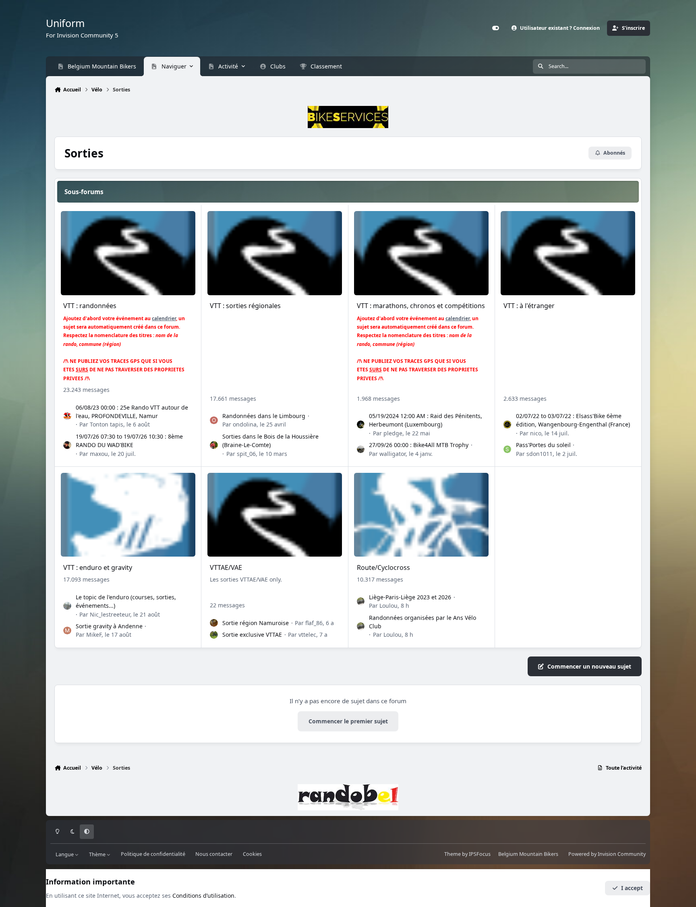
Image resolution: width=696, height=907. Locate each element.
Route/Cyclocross (383, 567)
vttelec (307, 634)
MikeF (94, 634)
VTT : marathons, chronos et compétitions (421, 305)
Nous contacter (213, 854)
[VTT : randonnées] (128, 253)
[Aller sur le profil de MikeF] (67, 631)
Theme (452, 854)
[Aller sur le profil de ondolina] (214, 420)
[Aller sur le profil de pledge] (361, 424)
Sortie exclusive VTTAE (252, 634)
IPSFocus (480, 854)
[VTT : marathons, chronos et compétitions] (421, 253)
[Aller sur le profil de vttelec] (214, 635)
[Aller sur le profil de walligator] (361, 449)
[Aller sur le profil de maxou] (67, 445)
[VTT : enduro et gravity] (128, 515)
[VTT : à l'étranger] (568, 253)
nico (535, 433)
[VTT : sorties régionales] (274, 253)
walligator (392, 454)
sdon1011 (539, 454)
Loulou (388, 605)
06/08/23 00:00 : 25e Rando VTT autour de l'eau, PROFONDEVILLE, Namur (132, 412)
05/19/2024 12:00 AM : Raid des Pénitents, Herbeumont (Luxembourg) (425, 420)
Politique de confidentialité (153, 854)
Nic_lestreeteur (110, 614)
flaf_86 (314, 623)
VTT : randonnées (89, 305)
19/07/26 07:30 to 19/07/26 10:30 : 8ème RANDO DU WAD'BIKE (129, 441)
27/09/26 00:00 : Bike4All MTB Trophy (418, 445)
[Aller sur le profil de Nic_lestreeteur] (67, 606)
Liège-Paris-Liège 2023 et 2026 (410, 597)
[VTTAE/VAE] (274, 515)
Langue (65, 854)
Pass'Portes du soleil (543, 445)
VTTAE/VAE (226, 567)
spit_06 (246, 454)
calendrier (164, 318)
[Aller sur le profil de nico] (507, 424)
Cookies (252, 854)
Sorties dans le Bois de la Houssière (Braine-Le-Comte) (270, 441)
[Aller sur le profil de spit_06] (214, 445)
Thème (98, 854)
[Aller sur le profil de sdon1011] (507, 449)
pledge (392, 433)
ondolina (245, 424)
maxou (99, 454)
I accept (632, 888)
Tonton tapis (106, 424)
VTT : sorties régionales (245, 305)
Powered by (607, 854)
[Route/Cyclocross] (421, 515)
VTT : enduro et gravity (97, 567)
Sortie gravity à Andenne (109, 626)
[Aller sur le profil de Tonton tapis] (67, 416)
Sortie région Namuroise (255, 623)
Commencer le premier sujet (348, 721)
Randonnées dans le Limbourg (263, 416)
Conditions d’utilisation (203, 895)
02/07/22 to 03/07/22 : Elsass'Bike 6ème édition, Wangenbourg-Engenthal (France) (573, 420)
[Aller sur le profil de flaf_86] (214, 623)
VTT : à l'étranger (529, 305)
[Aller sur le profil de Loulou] (361, 601)
